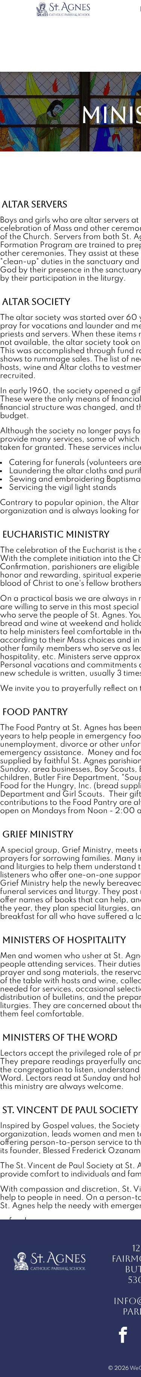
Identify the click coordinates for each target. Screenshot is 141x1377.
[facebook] (123, 1336)
